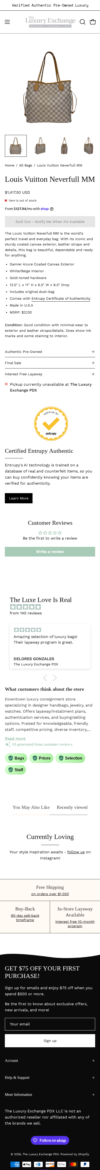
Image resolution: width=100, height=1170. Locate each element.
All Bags (25, 165)
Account (11, 1060)
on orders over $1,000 (50, 894)
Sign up (50, 1041)
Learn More (18, 498)
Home (9, 165)
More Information (18, 1094)
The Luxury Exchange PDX (41, 1154)
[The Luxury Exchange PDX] (50, 22)
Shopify (83, 1154)
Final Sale (13, 363)
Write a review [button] (50, 551)
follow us (76, 852)
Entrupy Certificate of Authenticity (61, 299)
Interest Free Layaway (23, 374)
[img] (52, 607)
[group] (50, 5)
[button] (82, 21)
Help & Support (17, 1077)
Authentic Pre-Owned (23, 352)
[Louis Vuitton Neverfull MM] (16, 146)
